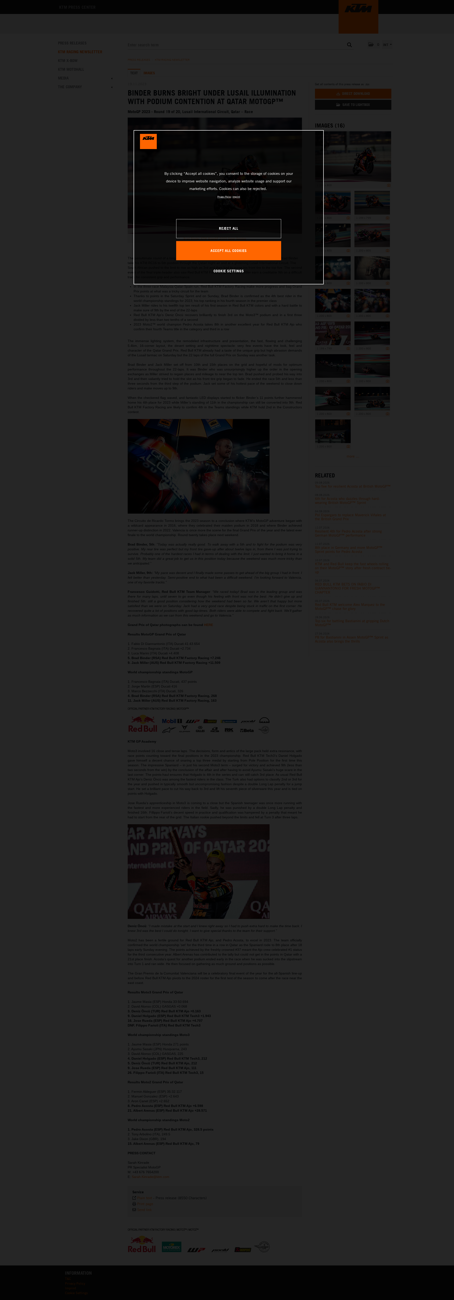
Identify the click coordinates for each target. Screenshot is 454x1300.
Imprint (236, 196)
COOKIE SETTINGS (229, 271)
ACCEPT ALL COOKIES (228, 250)
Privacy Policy (224, 196)
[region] (229, 207)
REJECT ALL (228, 228)
